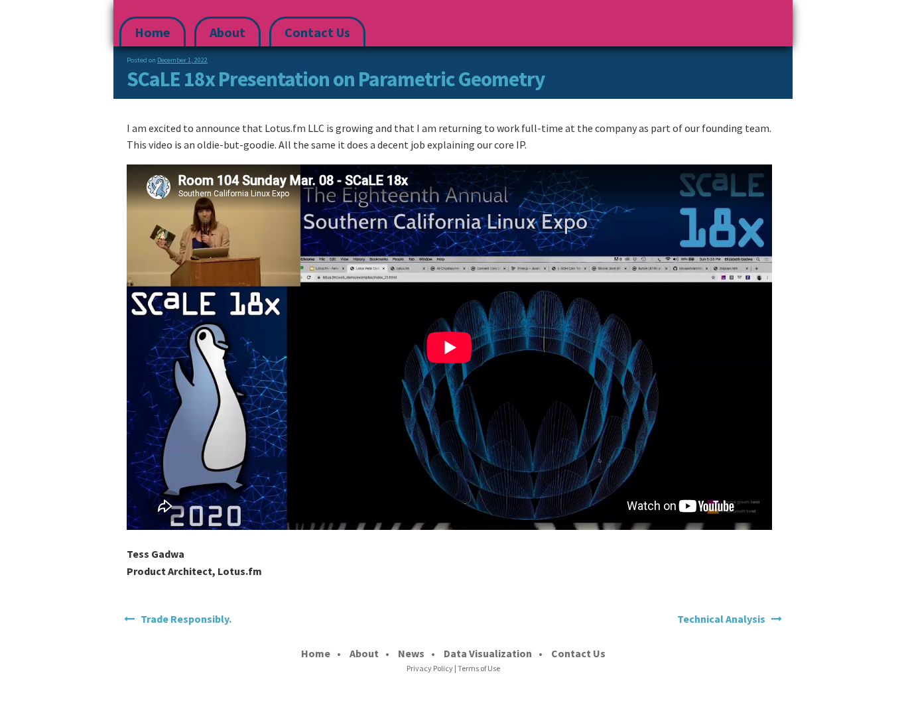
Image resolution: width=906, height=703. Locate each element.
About (227, 32)
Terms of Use (479, 668)
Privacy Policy (430, 668)
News (411, 653)
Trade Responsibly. (186, 618)
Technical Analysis (721, 618)
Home (152, 32)
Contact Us (317, 32)
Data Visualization (488, 653)
